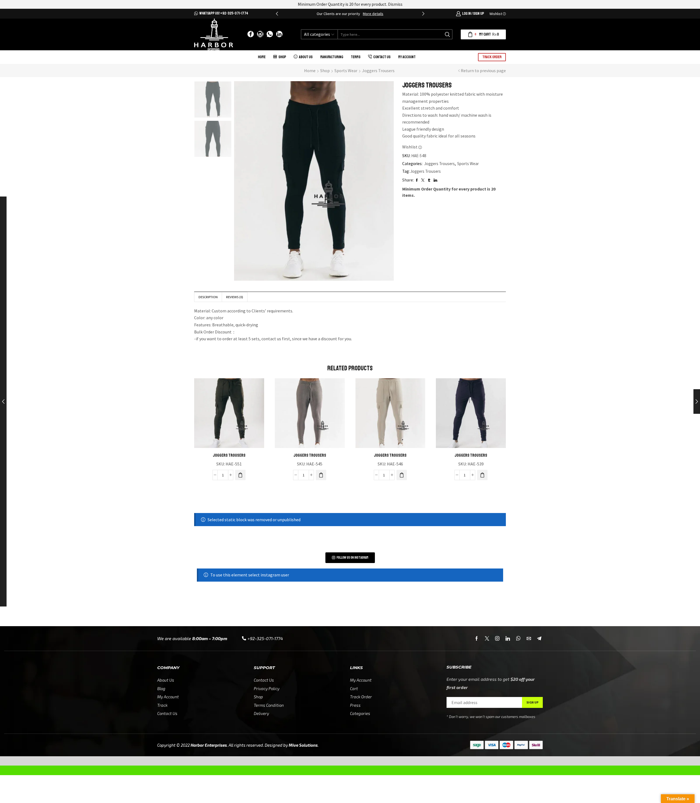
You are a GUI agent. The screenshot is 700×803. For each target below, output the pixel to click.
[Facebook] (250, 34)
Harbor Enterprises (209, 745)
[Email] (529, 638)
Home (262, 57)
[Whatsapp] (270, 34)
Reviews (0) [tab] (234, 297)
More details (373, 13)
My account (407, 57)
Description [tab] (208, 297)
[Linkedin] (508, 638)
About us (306, 57)
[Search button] (447, 34)
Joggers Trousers (378, 70)
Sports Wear (345, 70)
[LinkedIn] (279, 34)
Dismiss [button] (395, 4)
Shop (282, 57)
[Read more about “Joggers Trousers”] (240, 475)
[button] (277, 14)
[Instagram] (260, 34)
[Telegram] (539, 638)
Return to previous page (483, 70)
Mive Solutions (303, 745)
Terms (355, 57)
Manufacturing (331, 57)
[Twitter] (487, 638)
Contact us (381, 57)
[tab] (208, 297)
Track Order (491, 57)
